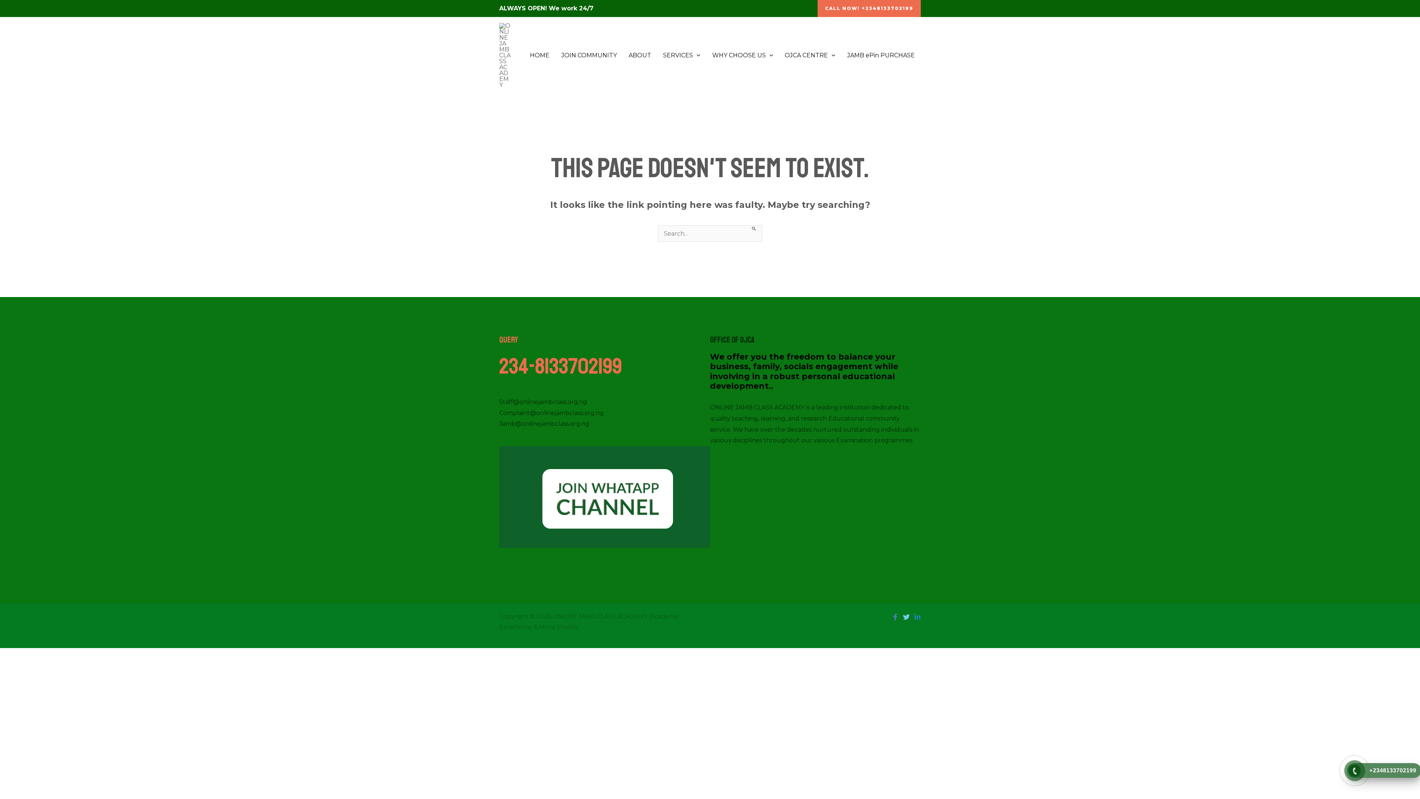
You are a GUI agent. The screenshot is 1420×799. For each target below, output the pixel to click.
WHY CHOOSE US (739, 55)
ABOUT (640, 55)
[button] (869, 8)
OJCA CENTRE (806, 55)
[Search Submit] (754, 228)
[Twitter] (906, 617)
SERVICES (678, 55)
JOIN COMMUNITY (589, 55)
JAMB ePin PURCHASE (881, 55)
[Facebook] (895, 617)
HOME (540, 55)
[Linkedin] (917, 617)
